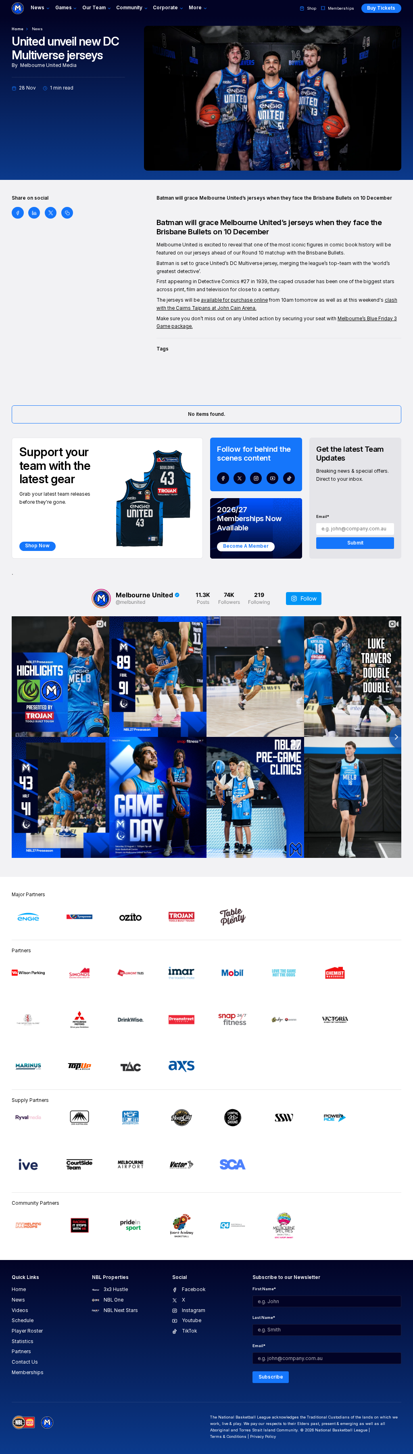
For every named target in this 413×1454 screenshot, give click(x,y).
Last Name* (263, 1317)
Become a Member (246, 546)
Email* (322, 516)
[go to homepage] (17, 8)
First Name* (264, 1289)
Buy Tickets (381, 8)
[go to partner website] (28, 917)
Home (17, 29)
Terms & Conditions (228, 1436)
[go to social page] (223, 478)
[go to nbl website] (23, 1422)
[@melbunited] (101, 598)
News (37, 29)
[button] (40, 8)
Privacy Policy (263, 1436)
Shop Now (37, 546)
